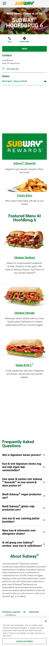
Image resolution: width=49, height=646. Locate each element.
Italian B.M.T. (24, 365)
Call (10, 42)
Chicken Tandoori (24, 257)
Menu (24, 49)
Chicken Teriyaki (25, 312)
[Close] (46, 621)
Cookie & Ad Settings (24, 641)
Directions (24, 42)
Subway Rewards (24, 163)
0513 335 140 (12, 69)
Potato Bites (24, 195)
